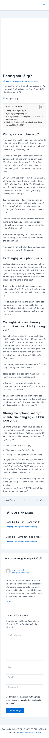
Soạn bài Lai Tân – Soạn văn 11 (23, 521)
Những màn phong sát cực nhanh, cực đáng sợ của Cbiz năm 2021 (24, 123)
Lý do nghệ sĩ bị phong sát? (17, 114)
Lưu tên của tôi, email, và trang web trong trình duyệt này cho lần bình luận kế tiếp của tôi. (23, 700)
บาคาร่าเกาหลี (18, 570)
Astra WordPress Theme (30, 732)
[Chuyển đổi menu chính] (43, 5)
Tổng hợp (9, 527)
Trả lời (8, 602)
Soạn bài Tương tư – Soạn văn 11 (24, 536)
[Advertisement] (24, 47)
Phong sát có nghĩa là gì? (16, 111)
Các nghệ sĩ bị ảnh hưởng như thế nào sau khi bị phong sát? (24, 117)
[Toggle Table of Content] (40, 107)
